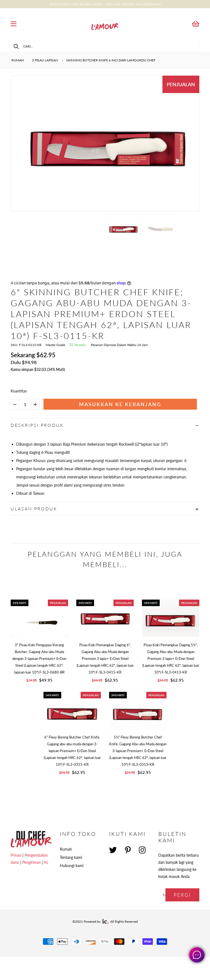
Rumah (17, 60)
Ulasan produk (34, 508)
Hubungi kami (71, 865)
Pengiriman (31, 862)
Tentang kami (71, 857)
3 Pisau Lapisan (45, 60)
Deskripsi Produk (37, 425)
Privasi (16, 855)
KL (46, 862)
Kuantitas (19, 391)
